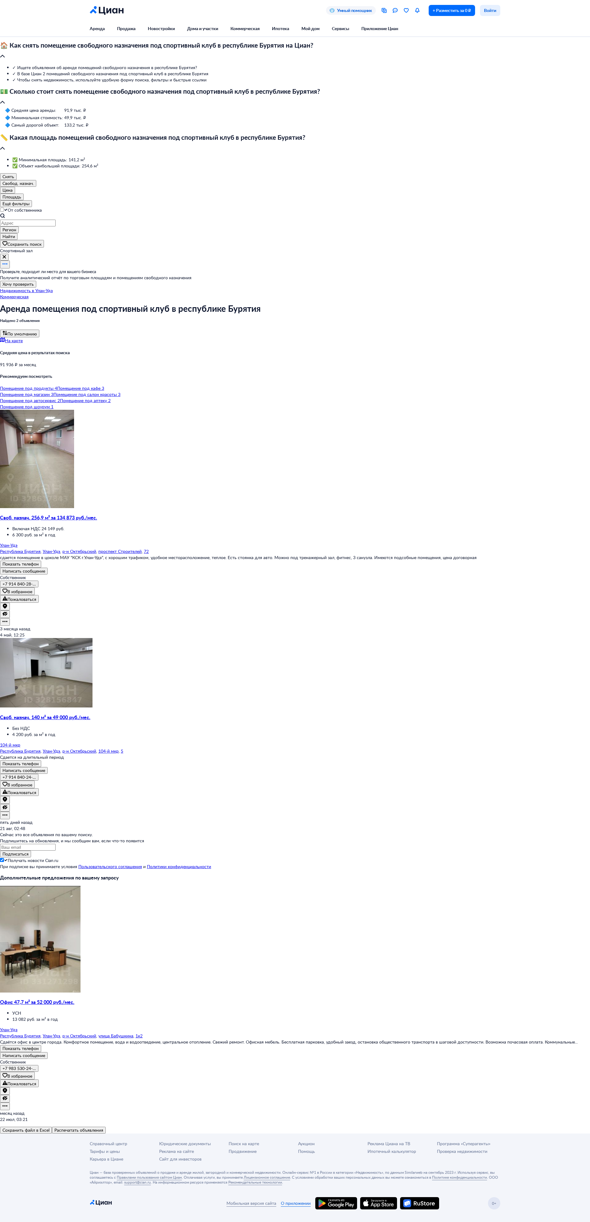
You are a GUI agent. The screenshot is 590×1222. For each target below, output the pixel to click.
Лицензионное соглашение (267, 1177)
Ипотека (280, 28)
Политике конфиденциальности (459, 1177)
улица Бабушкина (115, 1036)
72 (146, 551)
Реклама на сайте (176, 1151)
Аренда (97, 28)
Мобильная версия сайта (251, 1203)
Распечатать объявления (78, 1130)
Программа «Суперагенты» (463, 1143)
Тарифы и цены (105, 1151)
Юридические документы (185, 1143)
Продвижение (243, 1151)
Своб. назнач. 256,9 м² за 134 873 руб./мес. (48, 517)
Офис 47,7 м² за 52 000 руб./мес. (37, 1001)
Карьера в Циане (106, 1159)
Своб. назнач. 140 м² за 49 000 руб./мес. (45, 717)
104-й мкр (108, 751)
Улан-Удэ (51, 551)
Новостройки (161, 28)
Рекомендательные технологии (255, 1182)
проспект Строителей (120, 551)
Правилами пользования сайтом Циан (149, 1177)
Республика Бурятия (20, 551)
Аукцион (306, 1143)
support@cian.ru (137, 1182)
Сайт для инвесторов (180, 1159)
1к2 (139, 1036)
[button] (295, 51)
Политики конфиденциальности (179, 866)
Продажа (126, 28)
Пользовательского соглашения (110, 866)
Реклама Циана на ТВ (389, 1143)
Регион (9, 230)
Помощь (306, 1151)
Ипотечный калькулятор (392, 1151)
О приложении (296, 1203)
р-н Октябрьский (79, 551)
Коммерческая (245, 28)
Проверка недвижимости (462, 1151)
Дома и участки (202, 28)
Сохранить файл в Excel (25, 1130)
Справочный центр (108, 1143)
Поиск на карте (244, 1143)
